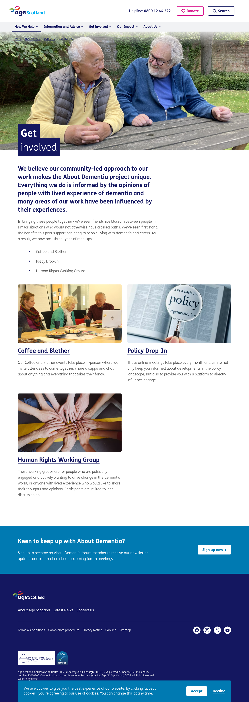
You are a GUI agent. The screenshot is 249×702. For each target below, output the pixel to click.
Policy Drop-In (179, 333)
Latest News (63, 610)
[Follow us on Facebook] (197, 630)
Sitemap (125, 630)
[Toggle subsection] (37, 26)
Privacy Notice (92, 630)
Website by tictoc (28, 679)
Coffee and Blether (70, 330)
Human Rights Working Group (70, 445)
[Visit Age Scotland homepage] (27, 11)
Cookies (110, 630)
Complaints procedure (63, 630)
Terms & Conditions (31, 630)
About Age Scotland (34, 610)
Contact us (85, 610)
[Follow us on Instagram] (207, 630)
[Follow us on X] (217, 630)
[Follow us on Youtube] (227, 630)
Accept (197, 691)
